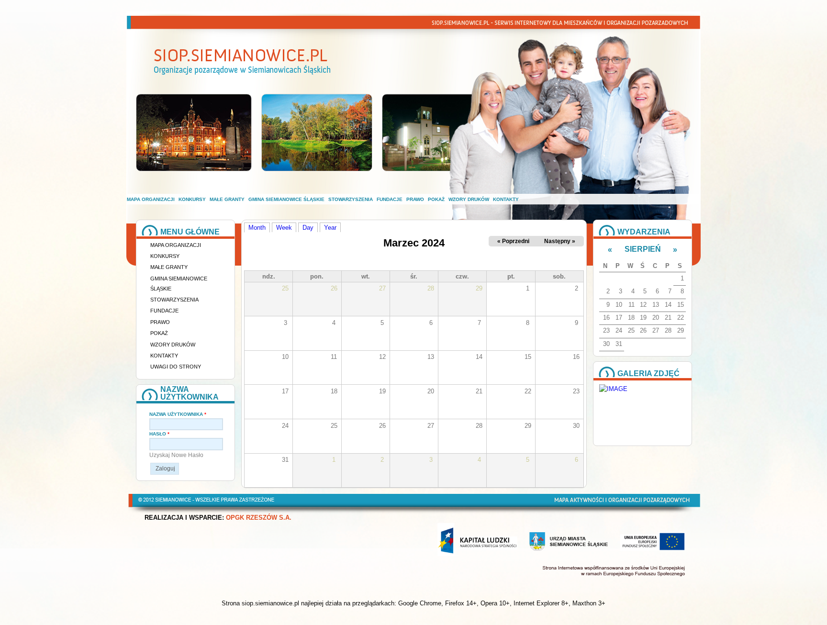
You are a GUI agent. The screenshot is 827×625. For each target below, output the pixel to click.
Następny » (559, 241)
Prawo (415, 199)
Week (284, 227)
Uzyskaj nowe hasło (176, 455)
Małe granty (227, 199)
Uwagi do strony (175, 366)
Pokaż (436, 199)
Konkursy (192, 199)
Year (330, 227)
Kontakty (506, 199)
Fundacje (389, 199)
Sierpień (643, 249)
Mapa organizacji (151, 199)
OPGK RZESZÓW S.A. (258, 517)
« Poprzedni (513, 241)
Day (307, 227)
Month (259, 227)
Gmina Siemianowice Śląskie (286, 199)
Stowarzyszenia (350, 199)
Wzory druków (468, 199)
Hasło (159, 433)
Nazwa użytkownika (177, 414)
